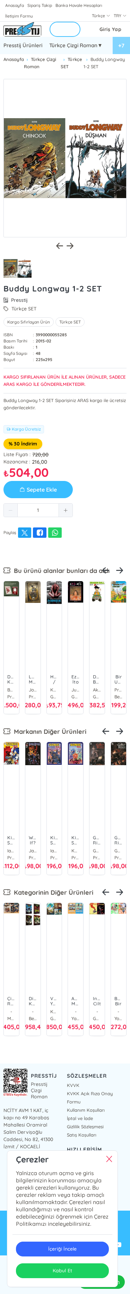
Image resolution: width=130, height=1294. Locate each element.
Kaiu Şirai (54, 1011)
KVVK (73, 1085)
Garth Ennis (97, 850)
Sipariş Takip (39, 5)
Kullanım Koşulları (86, 1110)
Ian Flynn (11, 850)
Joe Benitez (33, 689)
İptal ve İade (80, 1118)
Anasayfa (14, 5)
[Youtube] (118, 1245)
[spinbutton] (38, 510)
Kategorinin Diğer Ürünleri (51, 892)
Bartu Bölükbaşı (11, 689)
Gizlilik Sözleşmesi (85, 1126)
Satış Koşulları (81, 1135)
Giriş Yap (110, 29)
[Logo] (22, 29)
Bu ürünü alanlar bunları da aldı (60, 571)
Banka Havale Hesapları (78, 5)
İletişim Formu (19, 16)
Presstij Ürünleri (22, 45)
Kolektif (75, 850)
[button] (11, 510)
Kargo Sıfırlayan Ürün (28, 322)
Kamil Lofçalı (54, 689)
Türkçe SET (70, 322)
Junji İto (75, 689)
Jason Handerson (33, 850)
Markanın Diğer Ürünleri (48, 732)
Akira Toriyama (97, 689)
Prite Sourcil (118, 689)
